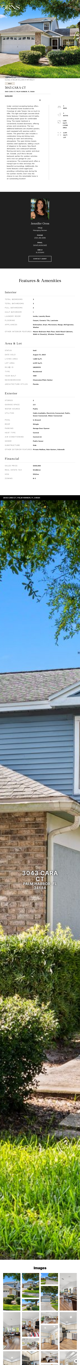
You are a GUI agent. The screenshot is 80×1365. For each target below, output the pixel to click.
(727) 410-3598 (40, 238)
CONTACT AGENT (40, 259)
